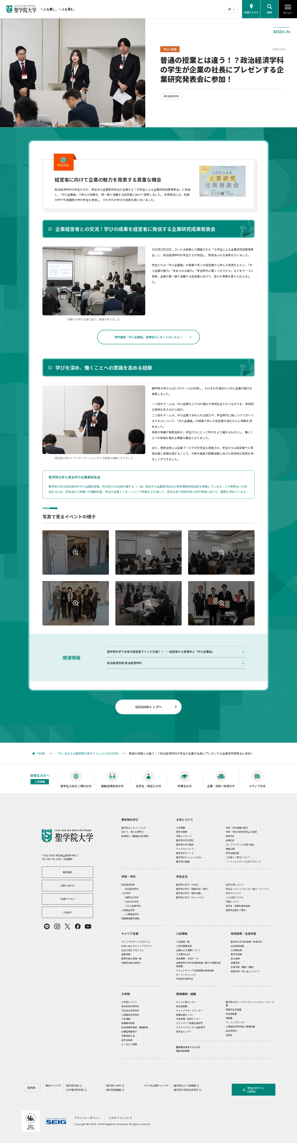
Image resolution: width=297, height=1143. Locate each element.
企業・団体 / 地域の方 (221, 786)
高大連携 (235, 958)
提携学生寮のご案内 (236, 910)
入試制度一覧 (183, 941)
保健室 (229, 1018)
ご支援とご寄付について (238, 857)
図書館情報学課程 (130, 918)
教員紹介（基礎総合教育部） (135, 836)
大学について (184, 820)
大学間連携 (236, 950)
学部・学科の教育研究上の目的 (241, 831)
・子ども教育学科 (132, 905)
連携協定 (235, 962)
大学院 (125, 994)
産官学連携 (236, 954)
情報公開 (230, 848)
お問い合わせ (67, 885)
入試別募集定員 (184, 945)
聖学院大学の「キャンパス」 (190, 897)
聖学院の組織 (183, 861)
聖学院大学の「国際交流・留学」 (193, 888)
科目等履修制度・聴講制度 (134, 1027)
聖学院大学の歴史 (185, 844)
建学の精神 (181, 831)
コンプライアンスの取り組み (240, 844)
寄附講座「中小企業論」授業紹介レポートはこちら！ (148, 337)
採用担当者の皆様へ (131, 962)
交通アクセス (67, 899)
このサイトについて (120, 1118)
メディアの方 (257, 786)
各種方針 (230, 840)
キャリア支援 (129, 933)
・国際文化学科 (131, 897)
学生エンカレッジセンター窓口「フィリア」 (248, 888)
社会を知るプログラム (132, 950)
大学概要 (180, 827)
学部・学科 (128, 876)
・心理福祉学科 (131, 914)
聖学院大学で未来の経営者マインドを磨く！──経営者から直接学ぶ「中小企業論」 (161, 652)
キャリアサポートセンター (189, 1010)
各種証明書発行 (129, 1031)
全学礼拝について (234, 884)
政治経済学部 (128, 884)
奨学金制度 (127, 1040)
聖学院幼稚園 (113, 1089)
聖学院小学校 (113, 1085)
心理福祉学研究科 (130, 1014)
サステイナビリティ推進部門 (190, 1027)
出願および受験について (188, 950)
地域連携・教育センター (188, 1018)
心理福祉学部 (128, 910)
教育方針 (230, 836)
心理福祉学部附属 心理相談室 (240, 1026)
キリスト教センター (186, 1002)
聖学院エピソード (185, 853)
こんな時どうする (234, 897)
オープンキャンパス (186, 974)
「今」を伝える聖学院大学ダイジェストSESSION (87, 753)
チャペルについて (185, 848)
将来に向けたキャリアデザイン (137, 945)
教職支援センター (185, 1014)
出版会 (229, 1035)
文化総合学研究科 (130, 1010)
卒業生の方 (185, 786)
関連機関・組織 (186, 994)
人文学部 (125, 893)
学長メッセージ (184, 836)
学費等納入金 (128, 1035)
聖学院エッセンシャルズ (133, 827)
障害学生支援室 (233, 1009)
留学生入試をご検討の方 (76, 786)
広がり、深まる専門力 (132, 831)
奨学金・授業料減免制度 (238, 905)
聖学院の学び (129, 820)
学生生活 (181, 876)
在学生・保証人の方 (148, 786)
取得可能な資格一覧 (131, 958)
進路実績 (125, 954)
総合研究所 (231, 1030)
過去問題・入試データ (187, 958)
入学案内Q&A (183, 954)
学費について (232, 901)
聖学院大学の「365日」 (188, 884)
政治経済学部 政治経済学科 (124, 663)
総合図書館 (181, 1006)
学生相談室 (231, 1013)
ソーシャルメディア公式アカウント (243, 861)
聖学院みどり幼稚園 (185, 1085)
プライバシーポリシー (87, 1118)
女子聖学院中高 (74, 1089)
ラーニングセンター (236, 1022)
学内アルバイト (233, 893)
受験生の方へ (40, 778)
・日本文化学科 (131, 901)
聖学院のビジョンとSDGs (189, 857)
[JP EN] (231, 9)
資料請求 (67, 872)
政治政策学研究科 (130, 1006)
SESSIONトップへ (148, 706)
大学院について (129, 1002)
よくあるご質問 (129, 1044)
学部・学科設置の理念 (237, 827)
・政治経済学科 (131, 888)
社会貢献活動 (237, 945)
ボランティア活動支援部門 (189, 1023)
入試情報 (181, 933)
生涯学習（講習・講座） (243, 967)
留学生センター (184, 1031)
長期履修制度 (128, 1023)
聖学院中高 (72, 1085)
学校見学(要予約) (184, 978)
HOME (41, 753)
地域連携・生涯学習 (243, 933)
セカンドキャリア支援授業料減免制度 (195, 970)
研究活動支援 (232, 853)
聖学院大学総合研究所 (186, 1089)
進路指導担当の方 (112, 786)
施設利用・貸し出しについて (245, 971)
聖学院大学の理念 (185, 840)
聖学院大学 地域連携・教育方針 (246, 941)
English (68, 912)
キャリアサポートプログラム (135, 941)
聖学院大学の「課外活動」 (189, 893)
